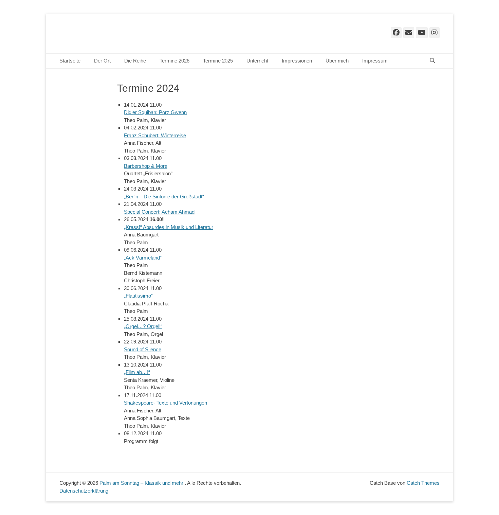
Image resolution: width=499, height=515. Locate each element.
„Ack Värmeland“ (143, 258)
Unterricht (257, 61)
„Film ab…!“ (137, 372)
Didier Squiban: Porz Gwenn (155, 112)
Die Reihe (135, 61)
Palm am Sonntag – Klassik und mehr (142, 483)
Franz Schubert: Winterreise (155, 135)
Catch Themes (423, 483)
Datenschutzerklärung (83, 491)
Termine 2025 (218, 61)
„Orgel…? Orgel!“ (143, 326)
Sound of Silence (142, 349)
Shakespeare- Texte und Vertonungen (165, 403)
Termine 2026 (174, 61)
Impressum (375, 61)
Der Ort (102, 61)
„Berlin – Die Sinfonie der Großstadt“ (164, 196)
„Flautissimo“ (138, 296)
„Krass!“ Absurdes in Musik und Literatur (168, 227)
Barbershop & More (145, 166)
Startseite (69, 61)
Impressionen (297, 61)
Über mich (337, 61)
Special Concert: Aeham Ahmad (159, 212)
